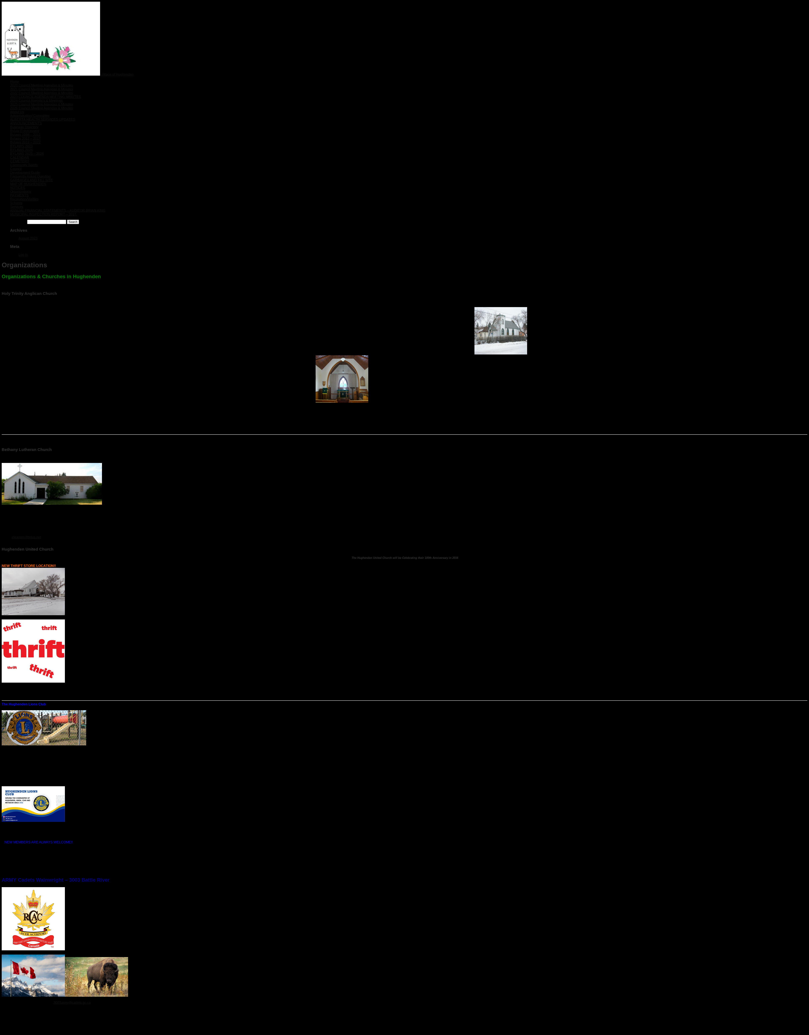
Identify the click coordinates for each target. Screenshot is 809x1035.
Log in (23, 255)
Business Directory (24, 127)
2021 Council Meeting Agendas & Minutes (41, 89)
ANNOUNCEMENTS (26, 123)
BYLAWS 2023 (21, 146)
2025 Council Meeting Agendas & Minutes (41, 104)
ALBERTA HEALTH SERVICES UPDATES (42, 119)
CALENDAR (19, 157)
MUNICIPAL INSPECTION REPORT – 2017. (43, 214)
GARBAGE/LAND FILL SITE (31, 180)
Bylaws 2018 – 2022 (25, 142)
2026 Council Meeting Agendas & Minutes (41, 108)
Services (16, 207)
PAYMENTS (19, 195)
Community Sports (24, 165)
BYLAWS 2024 (21, 150)
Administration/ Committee (30, 116)
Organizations (20, 191)
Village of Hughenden (117, 74)
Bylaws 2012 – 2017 (25, 138)
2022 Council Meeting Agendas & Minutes (41, 93)
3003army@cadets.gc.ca (72, 1002)
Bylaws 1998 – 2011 (25, 134)
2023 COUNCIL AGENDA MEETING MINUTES (45, 97)
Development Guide (25, 172)
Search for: (18, 221)
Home (14, 81)
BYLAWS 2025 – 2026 (27, 153)
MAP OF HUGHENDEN (28, 184)
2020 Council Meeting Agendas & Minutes (41, 85)
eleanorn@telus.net (26, 537)
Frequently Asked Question (30, 176)
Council (16, 169)
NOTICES (17, 188)
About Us (17, 112)
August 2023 (28, 238)
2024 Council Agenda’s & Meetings (36, 100)
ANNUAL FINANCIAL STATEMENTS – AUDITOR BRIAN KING (57, 210)
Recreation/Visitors (24, 199)
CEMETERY (19, 161)
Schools (16, 203)
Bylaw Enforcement (24, 131)
